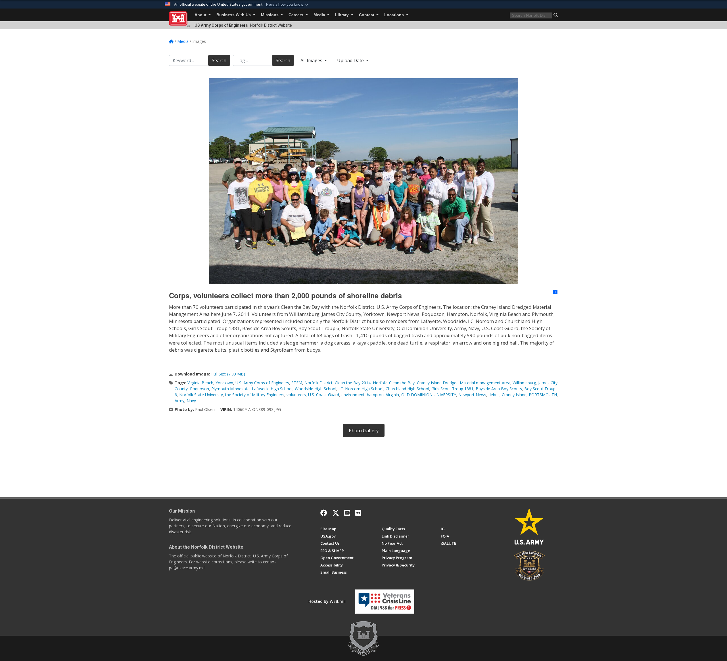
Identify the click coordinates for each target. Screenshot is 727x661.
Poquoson (199, 388)
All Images (311, 60)
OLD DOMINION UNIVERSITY (428, 394)
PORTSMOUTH (543, 394)
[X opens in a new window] (335, 513)
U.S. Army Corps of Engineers (262, 382)
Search (219, 60)
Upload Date (351, 60)
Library (342, 15)
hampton (375, 394)
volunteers (296, 394)
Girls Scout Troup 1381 (452, 388)
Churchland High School (407, 388)
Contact (367, 15)
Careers (296, 15)
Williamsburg (524, 382)
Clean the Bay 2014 (353, 382)
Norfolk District (318, 382)
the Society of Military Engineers (254, 394)
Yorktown (224, 382)
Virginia (392, 394)
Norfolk (380, 382)
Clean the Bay (402, 382)
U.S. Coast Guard (323, 394)
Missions (270, 15)
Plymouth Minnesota (230, 388)
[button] (287, 4)
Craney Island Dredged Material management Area (463, 382)
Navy (191, 400)
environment (353, 394)
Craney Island (514, 394)
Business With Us (234, 15)
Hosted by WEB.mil (327, 601)
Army (179, 400)
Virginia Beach (200, 382)
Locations (394, 15)
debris (494, 394)
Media (320, 15)
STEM (296, 382)
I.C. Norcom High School (361, 388)
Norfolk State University (201, 394)
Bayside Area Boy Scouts (499, 388)
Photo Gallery (364, 430)
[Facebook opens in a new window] (323, 513)
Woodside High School (315, 388)
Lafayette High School (272, 388)
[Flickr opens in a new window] (358, 513)
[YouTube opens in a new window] (347, 513)
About (201, 15)
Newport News (472, 394)
